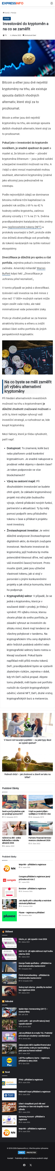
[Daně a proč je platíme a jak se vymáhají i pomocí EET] (14, 802)
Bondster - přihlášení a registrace (32, 888)
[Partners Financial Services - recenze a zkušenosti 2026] (41, 828)
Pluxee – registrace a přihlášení (31, 912)
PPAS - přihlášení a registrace (31, 1080)
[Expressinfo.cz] (12, 3)
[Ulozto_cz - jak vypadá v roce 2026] (9, 943)
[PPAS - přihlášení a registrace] (9, 1083)
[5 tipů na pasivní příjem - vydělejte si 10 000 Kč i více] (41, 802)
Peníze (13, 13)
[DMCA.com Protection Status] (27, 1154)
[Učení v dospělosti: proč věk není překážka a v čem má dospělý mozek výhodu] (9, 1107)
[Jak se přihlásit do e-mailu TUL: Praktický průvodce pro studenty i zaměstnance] (9, 1037)
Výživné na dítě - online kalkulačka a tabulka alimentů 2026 (11, 840)
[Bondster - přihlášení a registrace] (9, 892)
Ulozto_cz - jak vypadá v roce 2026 (33, 939)
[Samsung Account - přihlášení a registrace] (9, 1120)
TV (6, 35)
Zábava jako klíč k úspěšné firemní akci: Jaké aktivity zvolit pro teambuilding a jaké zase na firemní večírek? (35, 1048)
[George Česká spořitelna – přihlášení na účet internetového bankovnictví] (9, 967)
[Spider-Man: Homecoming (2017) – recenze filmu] (9, 1013)
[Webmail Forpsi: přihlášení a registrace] (9, 1095)
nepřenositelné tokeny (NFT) (25, 227)
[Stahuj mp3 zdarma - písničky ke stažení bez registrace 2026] (9, 991)
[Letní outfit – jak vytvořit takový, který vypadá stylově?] (9, 1025)
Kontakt (10, 1158)
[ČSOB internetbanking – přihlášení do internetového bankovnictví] (9, 979)
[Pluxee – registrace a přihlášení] (9, 916)
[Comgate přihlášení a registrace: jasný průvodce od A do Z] (9, 880)
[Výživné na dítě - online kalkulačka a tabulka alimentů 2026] (14, 828)
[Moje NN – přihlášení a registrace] (9, 868)
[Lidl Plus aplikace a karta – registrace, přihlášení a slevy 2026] (9, 1062)
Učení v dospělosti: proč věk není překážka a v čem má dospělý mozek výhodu (34, 1106)
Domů (6, 13)
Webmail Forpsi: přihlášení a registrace (34, 1092)
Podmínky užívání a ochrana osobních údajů (31, 1158)
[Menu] (51, 4)
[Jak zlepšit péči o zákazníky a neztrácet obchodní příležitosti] (9, 904)
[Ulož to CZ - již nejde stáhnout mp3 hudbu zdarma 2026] (9, 955)
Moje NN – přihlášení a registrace (32, 864)
